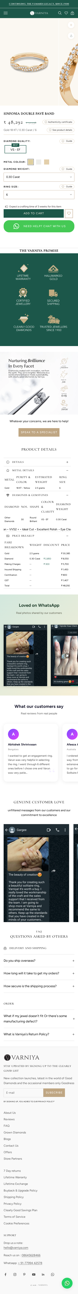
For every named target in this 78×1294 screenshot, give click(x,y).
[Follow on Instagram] (15, 1274)
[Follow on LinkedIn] (43, 1274)
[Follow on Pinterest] (24, 1274)
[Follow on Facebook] (5, 1274)
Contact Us (11, 1145)
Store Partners (13, 1158)
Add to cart (34, 213)
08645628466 (31, 1255)
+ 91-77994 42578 (30, 1263)
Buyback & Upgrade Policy (20, 1190)
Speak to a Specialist (39, 432)
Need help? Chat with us (45, 226)
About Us (10, 1112)
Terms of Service (14, 1216)
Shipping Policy (14, 1197)
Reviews (9, 1119)
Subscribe (54, 1092)
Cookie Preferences (16, 1223)
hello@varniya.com (16, 1247)
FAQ (6, 1125)
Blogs (7, 1139)
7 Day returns (12, 1171)
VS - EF (15, 149)
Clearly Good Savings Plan (20, 1210)
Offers (8, 1152)
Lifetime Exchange (16, 1184)
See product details (62, 130)
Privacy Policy (12, 1203)
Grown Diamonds (15, 1132)
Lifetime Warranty (15, 1177)
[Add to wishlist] (69, 214)
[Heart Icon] (66, 13)
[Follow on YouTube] (34, 1274)
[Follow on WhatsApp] (52, 1274)
